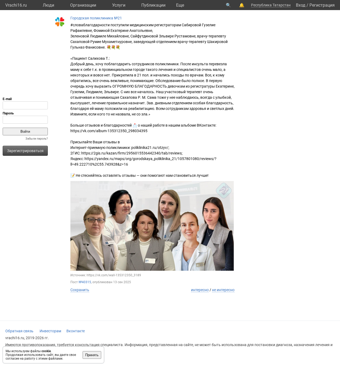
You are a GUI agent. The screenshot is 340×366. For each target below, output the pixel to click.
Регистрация (322, 5)
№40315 (85, 282)
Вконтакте (75, 331)
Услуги (118, 5)
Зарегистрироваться (25, 151)
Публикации (153, 5)
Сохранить (79, 290)
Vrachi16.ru (16, 5)
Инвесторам (50, 331)
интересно (200, 290)
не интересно (223, 290)
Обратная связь (19, 331)
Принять (92, 355)
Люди (48, 5)
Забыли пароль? (37, 138)
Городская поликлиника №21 (96, 18)
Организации (83, 5)
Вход (300, 5)
